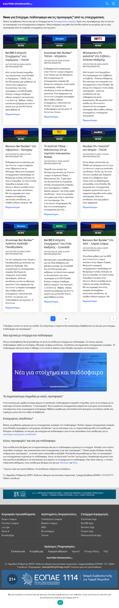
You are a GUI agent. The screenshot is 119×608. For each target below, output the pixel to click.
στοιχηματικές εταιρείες (65, 21)
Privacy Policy (91, 551)
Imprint (76, 551)
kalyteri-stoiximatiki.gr (18, 3)
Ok (60, 602)
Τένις (75, 462)
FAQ (106, 551)
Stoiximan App (89, 519)
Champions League (51, 519)
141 (66, 319)
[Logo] (60, 557)
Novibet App (87, 527)
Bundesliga (8, 535)
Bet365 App (87, 523)
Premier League (10, 523)
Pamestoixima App (91, 535)
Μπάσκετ (64, 462)
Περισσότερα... (13, 114)
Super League (9, 519)
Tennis (44, 535)
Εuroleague (47, 531)
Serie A (5, 531)
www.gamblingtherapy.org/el (56, 567)
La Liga (5, 527)
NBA (43, 527)
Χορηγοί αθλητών (57, 551)
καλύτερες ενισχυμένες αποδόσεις (19, 434)
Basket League (49, 523)
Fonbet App (87, 531)
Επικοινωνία (18, 551)
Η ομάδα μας (36, 551)
